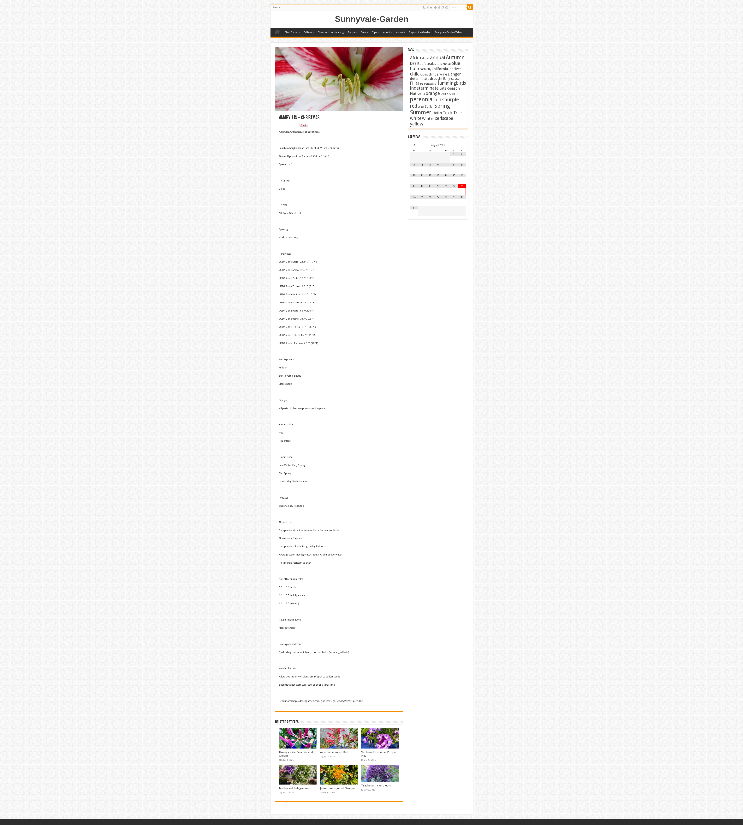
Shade (421, 106)
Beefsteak (425, 64)
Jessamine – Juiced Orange (337, 788)
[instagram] (446, 7)
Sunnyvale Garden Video (448, 32)
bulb (414, 68)
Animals (400, 32)
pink (439, 99)
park (444, 93)
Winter (428, 118)
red (413, 106)
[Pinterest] (435, 7)
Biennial (445, 64)
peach (452, 94)
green (433, 84)
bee (413, 63)
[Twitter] (431, 7)
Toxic (448, 112)
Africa (415, 57)
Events (364, 32)
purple (451, 99)
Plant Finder (291, 32)
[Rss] (424, 7)
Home (277, 32)
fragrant (425, 83)
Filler (414, 83)
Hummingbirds (451, 83)
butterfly (425, 69)
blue (455, 63)
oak (423, 94)
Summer (420, 112)
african (426, 58)
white (415, 118)
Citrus (424, 74)
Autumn (455, 57)
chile (414, 74)
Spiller (429, 106)
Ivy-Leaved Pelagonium (294, 788)
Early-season (452, 79)
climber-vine (438, 74)
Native (415, 93)
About (386, 32)
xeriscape (444, 118)
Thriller (437, 113)
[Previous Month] (414, 145)
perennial (422, 99)
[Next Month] (462, 145)
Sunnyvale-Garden (371, 19)
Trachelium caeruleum (376, 785)
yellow (416, 124)
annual (437, 57)
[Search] (470, 7)
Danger (454, 74)
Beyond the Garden (420, 32)
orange (433, 93)
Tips (374, 32)
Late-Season (449, 88)
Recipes (352, 32)
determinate (419, 79)
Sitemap (276, 7)
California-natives (446, 69)
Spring (442, 106)
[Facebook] (428, 7)
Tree (457, 112)
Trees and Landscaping (331, 32)
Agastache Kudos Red (334, 752)
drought (436, 79)
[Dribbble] (439, 7)
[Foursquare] (443, 7)
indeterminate (424, 88)
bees (436, 64)
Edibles (308, 32)
